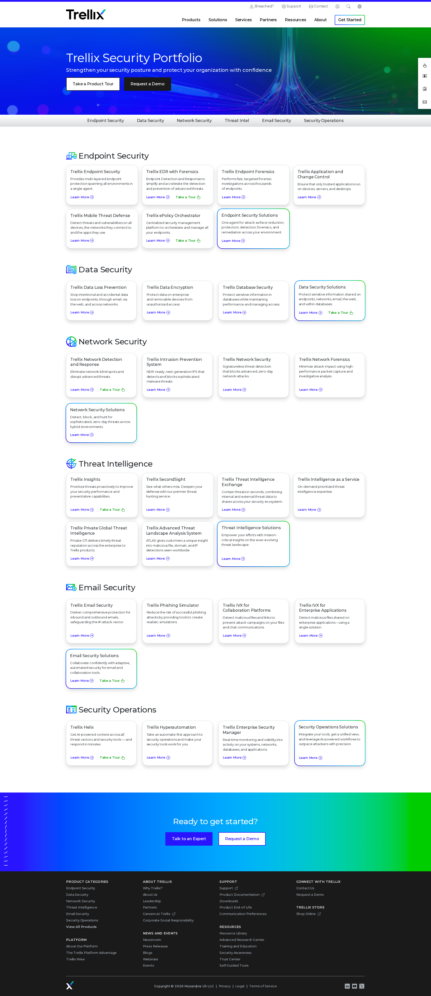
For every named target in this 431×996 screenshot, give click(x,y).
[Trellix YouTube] (354, 986)
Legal (239, 986)
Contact (321, 6)
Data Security (150, 120)
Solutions (218, 19)
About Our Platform (82, 946)
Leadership (152, 901)
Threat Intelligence (81, 907)
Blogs (147, 953)
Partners (268, 19)
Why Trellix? (153, 888)
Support (294, 6)
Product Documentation (239, 894)
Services (243, 19)
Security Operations (324, 120)
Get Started (349, 19)
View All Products (81, 927)
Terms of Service (263, 986)
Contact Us (305, 888)
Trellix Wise (75, 959)
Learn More (79, 197)
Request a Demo (147, 84)
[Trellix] (70, 985)
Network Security (194, 120)
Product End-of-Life (235, 907)
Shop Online (306, 914)
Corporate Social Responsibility (168, 920)
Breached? (264, 6)
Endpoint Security (105, 120)
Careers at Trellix (156, 914)
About (320, 19)
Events (148, 965)
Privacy (224, 986)
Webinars (150, 959)
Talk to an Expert (189, 838)
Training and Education (237, 946)
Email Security (276, 120)
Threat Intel (237, 120)
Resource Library (233, 933)
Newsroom (152, 940)
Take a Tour (186, 197)
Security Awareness (235, 953)
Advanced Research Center (241, 940)
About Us (150, 894)
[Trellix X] (361, 986)
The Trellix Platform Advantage (91, 953)
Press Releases (155, 946)
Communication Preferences (243, 914)
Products (191, 19)
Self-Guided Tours (234, 965)
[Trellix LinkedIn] (347, 986)
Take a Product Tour (93, 84)
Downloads (228, 901)
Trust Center (229, 959)
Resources (295, 19)
